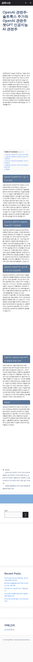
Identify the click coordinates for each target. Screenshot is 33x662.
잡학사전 (6, 2)
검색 (5, 511)
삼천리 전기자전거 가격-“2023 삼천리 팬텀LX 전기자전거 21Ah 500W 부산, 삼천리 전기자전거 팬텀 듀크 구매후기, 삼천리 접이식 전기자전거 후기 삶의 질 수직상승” (16, 477)
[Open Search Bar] (25, 3)
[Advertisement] (16, 52)
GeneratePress (25, 640)
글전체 (7, 470)
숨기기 (21, 152)
